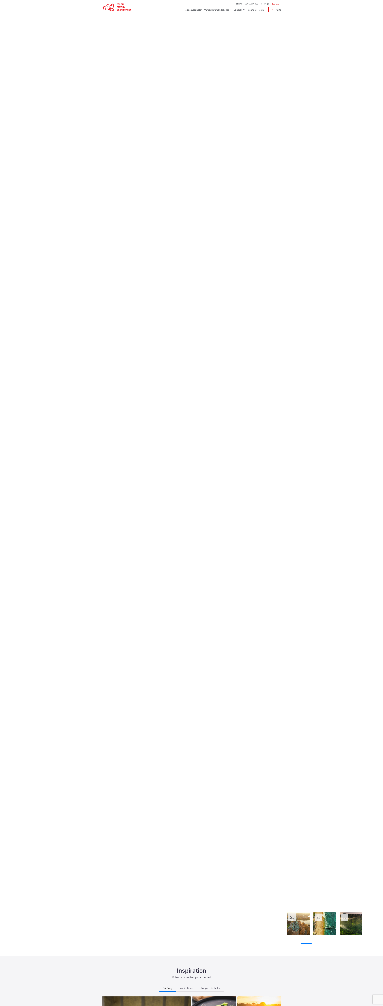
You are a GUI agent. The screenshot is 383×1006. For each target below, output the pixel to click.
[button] (375, 477)
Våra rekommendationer (216, 10)
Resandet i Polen (255, 10)
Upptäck (238, 10)
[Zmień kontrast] (268, 4)
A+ (265, 4)
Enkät (239, 4)
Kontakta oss (251, 4)
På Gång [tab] (167, 988)
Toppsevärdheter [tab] (210, 988)
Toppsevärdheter (193, 10)
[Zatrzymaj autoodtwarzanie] (288, 943)
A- (262, 4)
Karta (278, 10)
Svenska (276, 4)
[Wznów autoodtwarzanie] (294, 944)
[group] (298, 923)
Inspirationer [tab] (187, 988)
